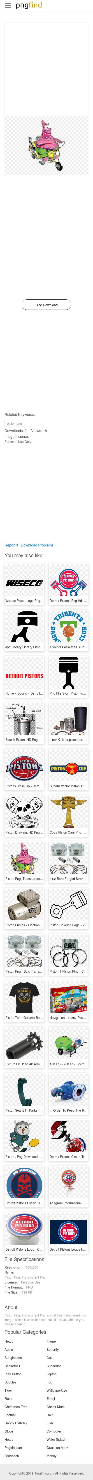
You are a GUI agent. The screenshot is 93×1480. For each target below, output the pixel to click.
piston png (14, 423)
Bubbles (10, 1382)
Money (51, 1455)
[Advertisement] (46, 69)
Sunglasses (13, 1357)
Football (10, 1414)
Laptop (51, 1373)
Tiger (8, 1390)
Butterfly (52, 1349)
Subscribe (53, 1365)
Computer (53, 1431)
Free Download (46, 304)
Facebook (12, 1455)
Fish (49, 1422)
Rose (8, 1398)
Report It (11, 545)
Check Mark (55, 1406)
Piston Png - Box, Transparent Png (30, 971)
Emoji (50, 1398)
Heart (9, 1341)
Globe (9, 1431)
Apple (9, 1349)
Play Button (13, 1373)
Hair (49, 1414)
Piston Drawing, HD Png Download (30, 832)
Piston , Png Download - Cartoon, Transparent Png (41, 1156)
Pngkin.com (13, 1447)
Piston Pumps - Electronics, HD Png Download (38, 925)
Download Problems (37, 545)
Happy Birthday (16, 1422)
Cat (49, 1357)
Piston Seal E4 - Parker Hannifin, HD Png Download (42, 1110)
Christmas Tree (16, 1406)
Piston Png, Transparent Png (25, 878)
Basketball (12, 1365)
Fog (49, 1382)
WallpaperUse (56, 1390)
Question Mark (57, 1447)
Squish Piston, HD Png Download (29, 739)
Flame (51, 1341)
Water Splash (56, 1439)
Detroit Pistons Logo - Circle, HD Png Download (39, 1249)
